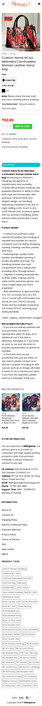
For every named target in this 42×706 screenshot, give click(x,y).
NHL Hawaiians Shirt (25, 672)
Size (4, 74)
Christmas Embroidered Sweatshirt (17, 578)
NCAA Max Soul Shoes (11, 629)
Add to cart (22, 126)
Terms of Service (10, 539)
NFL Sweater (22, 662)
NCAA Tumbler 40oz (10, 639)
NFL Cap (24, 653)
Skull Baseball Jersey (27, 681)
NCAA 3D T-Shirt (9, 606)
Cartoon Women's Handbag (14, 569)
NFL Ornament (8, 662)
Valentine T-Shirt (30, 686)
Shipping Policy (9, 519)
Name (14, 139)
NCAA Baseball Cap (10, 611)
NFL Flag (33, 653)
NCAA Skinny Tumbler (11, 634)
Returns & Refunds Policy (14, 524)
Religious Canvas (9, 681)
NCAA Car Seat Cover (11, 620)
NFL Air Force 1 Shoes (24, 648)
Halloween (22, 583)
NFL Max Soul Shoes (28, 657)
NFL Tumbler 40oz (9, 667)
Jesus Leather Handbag (12, 592)
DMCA (5, 554)
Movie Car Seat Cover (11, 601)
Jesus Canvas (22, 587)
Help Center (8, 549)
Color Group (8, 85)
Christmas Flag (8, 583)
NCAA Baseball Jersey (11, 615)
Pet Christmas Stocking (12, 676)
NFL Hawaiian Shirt (9, 657)
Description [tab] (9, 165)
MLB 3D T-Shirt (31, 592)
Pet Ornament (30, 676)
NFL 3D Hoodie (32, 643)
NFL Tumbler (34, 662)
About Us (6, 510)
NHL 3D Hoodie (8, 672)
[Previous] (1, 413)
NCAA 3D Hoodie (30, 601)
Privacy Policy (9, 534)
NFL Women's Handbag (29, 667)
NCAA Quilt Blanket (31, 629)
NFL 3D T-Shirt (8, 648)
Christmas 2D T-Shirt (11, 573)
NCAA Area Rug (24, 606)
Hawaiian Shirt (8, 587)
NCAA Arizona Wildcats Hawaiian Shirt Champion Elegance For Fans (30, 419)
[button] (3, 4)
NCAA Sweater (29, 634)
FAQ (4, 544)
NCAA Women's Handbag (17, 147)
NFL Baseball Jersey (10, 653)
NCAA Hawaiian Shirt (10, 625)
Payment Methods (11, 529)
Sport (4, 54)
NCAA (12, 54)
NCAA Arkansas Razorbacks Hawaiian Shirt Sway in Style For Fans (10, 419)
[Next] (40, 413)
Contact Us (8, 514)
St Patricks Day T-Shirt (11, 686)
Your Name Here (10, 104)
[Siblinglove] (21, 4)
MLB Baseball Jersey (10, 597)
